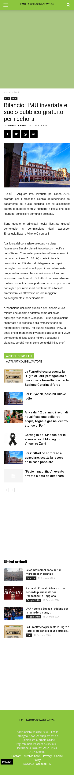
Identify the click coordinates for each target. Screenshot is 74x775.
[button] (68, 5)
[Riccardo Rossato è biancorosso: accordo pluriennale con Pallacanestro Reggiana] (13, 593)
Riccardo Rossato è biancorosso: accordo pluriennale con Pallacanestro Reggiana (47, 592)
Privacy (47, 756)
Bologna (31, 578)
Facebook (40, 763)
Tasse (14, 98)
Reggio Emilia (33, 600)
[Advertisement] (37, 49)
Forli (16, 92)
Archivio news (32, 756)
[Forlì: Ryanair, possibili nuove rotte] (13, 398)
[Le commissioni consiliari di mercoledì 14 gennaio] (13, 574)
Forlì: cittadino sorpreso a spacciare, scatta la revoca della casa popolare (44, 457)
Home (7, 92)
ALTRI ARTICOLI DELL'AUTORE (24, 361)
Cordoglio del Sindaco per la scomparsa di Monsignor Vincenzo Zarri (45, 439)
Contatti (16, 756)
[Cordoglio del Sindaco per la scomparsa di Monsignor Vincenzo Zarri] (13, 439)
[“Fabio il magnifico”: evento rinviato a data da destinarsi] (13, 475)
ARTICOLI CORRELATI (19, 356)
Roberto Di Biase (16, 125)
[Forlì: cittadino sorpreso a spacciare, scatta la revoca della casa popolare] (13, 457)
